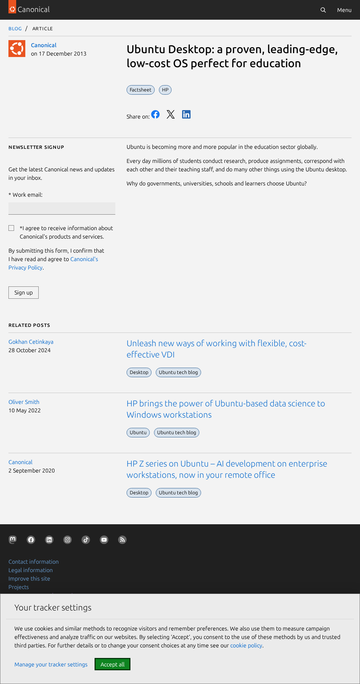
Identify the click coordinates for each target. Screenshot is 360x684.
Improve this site (29, 578)
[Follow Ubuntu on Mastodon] (14, 541)
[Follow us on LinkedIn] (50, 541)
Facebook (155, 114)
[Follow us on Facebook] (32, 541)
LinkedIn (186, 114)
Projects (18, 587)
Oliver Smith (23, 402)
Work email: (28, 194)
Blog (15, 28)
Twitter (171, 114)
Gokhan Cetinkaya (30, 341)
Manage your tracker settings (51, 664)
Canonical (44, 45)
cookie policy (246, 645)
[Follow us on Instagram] (69, 541)
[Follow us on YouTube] (105, 541)
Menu (344, 10)
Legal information (30, 570)
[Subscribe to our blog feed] (123, 541)
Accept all (112, 664)
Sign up (23, 292)
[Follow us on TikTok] (87, 541)
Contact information (33, 561)
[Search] (323, 10)
